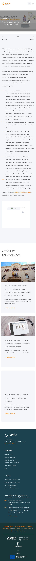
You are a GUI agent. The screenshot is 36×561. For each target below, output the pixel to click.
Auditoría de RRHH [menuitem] (10, 485)
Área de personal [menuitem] (10, 457)
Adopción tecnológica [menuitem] (12, 479)
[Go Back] (18, 37)
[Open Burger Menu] (33, 3)
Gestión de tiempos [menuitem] (11, 460)
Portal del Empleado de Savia (22, 192)
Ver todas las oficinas (10, 443)
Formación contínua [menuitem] (12, 488)
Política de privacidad (20, 526)
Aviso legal (24, 528)
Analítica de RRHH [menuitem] (10, 465)
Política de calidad (8, 526)
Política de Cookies (15, 528)
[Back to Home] (6, 3)
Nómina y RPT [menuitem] (9, 454)
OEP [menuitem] (6, 468)
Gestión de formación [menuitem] (12, 463)
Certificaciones (21, 531)
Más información (12, 516)
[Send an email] (23, 212)
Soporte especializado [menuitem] (12, 482)
